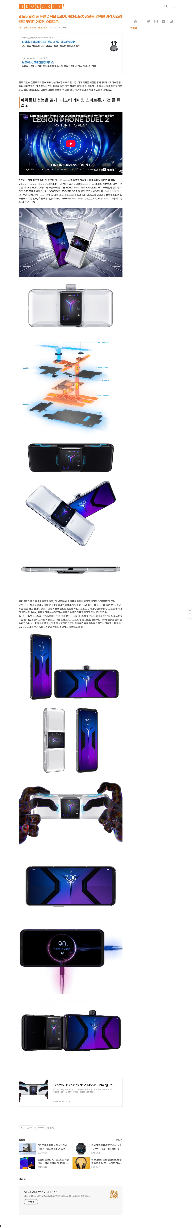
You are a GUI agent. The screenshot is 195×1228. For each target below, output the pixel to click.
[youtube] (163, 22)
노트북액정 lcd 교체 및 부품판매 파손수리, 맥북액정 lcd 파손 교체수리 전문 (59, 66)
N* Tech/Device (27, 28)
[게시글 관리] (31, 1128)
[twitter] (148, 22)
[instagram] (156, 22)
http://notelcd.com (32, 58)
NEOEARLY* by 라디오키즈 (41, 1192)
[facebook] (142, 22)
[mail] (171, 22)
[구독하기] (190, 617)
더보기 (119, 1139)
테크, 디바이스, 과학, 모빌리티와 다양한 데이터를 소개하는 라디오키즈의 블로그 (57, 1196)
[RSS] (135, 22)
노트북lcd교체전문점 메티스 (38, 62)
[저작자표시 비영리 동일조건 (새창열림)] (51, 1128)
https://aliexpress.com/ (35, 38)
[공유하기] (28, 1128)
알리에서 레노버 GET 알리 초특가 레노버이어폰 (49, 41)
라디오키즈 (42, 28)
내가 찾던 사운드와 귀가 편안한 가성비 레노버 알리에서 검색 (51, 45)
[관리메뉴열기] (190, 611)
